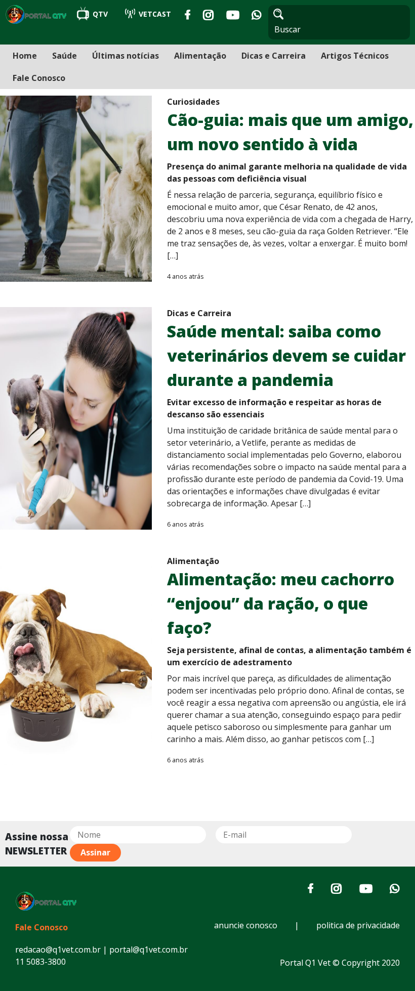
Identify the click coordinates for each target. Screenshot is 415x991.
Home (25, 55)
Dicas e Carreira (273, 55)
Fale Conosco (39, 77)
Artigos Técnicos (355, 55)
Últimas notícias (125, 55)
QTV (100, 14)
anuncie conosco (245, 925)
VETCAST (154, 14)
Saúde (64, 55)
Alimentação (200, 55)
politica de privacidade (358, 925)
